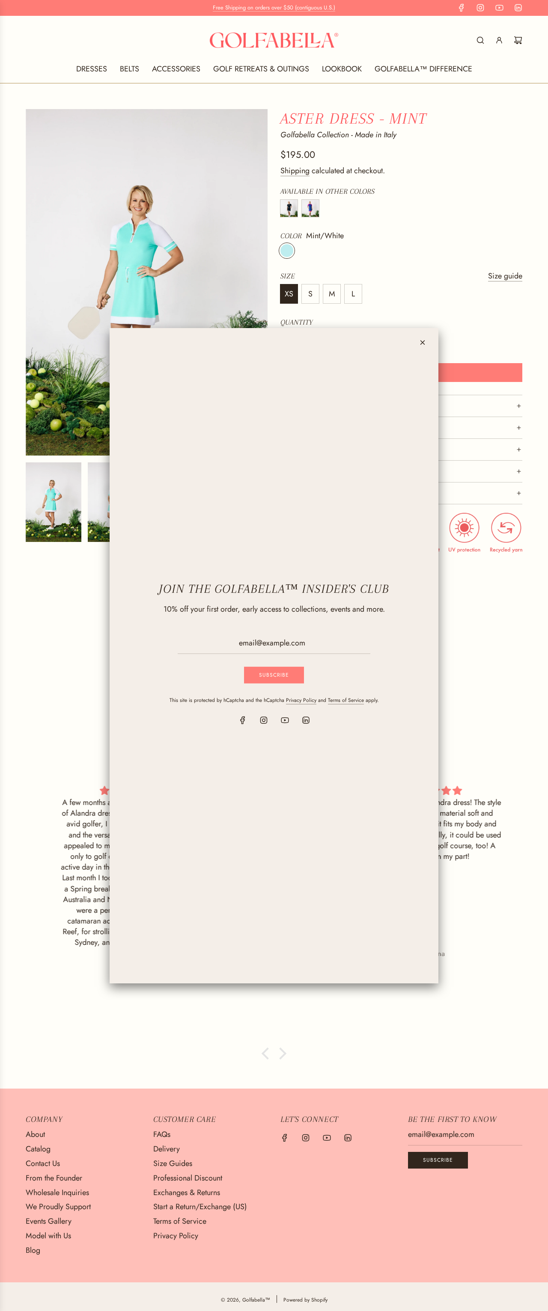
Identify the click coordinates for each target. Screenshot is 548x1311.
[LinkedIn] (305, 720)
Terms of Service (346, 700)
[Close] (422, 342)
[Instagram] (263, 720)
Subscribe (274, 675)
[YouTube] (284, 720)
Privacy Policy (301, 700)
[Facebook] (242, 720)
